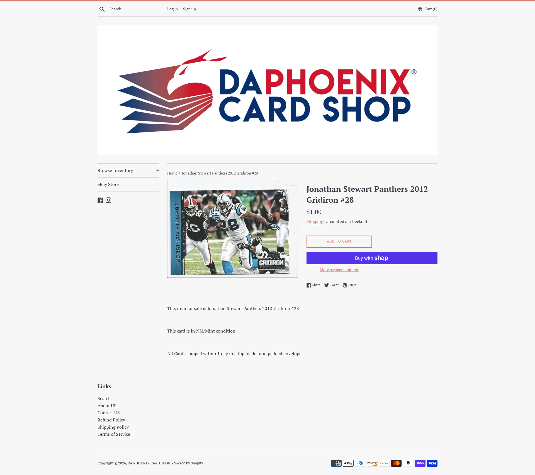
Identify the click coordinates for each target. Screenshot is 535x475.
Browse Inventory (128, 170)
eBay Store (108, 184)
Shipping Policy (113, 427)
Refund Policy (111, 420)
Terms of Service (114, 434)
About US (107, 406)
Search (104, 398)
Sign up (189, 8)
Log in (172, 8)
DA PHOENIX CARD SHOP (149, 463)
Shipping (315, 221)
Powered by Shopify (187, 463)
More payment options (339, 269)
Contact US (109, 412)
